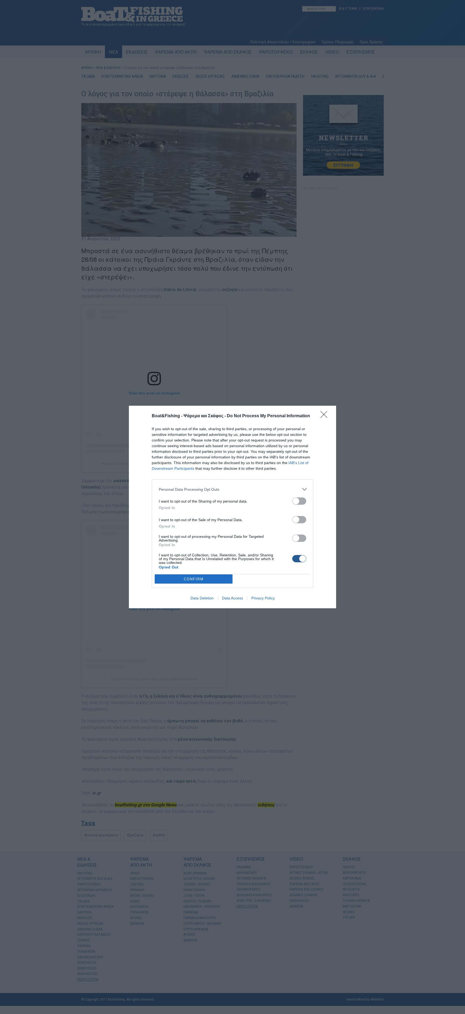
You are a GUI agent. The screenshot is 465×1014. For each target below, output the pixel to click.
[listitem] (232, 489)
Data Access (232, 598)
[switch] (299, 501)
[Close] (325, 416)
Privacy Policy (263, 598)
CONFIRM (194, 579)
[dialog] (232, 507)
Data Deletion (202, 598)
